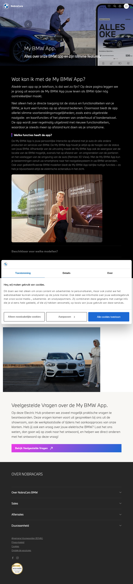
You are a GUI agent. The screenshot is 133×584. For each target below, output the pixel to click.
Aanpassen (64, 316)
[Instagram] (17, 557)
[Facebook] (13, 557)
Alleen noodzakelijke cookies (24, 316)
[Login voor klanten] (120, 6)
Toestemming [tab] (23, 273)
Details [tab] (67, 273)
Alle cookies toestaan (109, 316)
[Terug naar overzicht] (28, 24)
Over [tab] (110, 273)
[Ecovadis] (66, 567)
